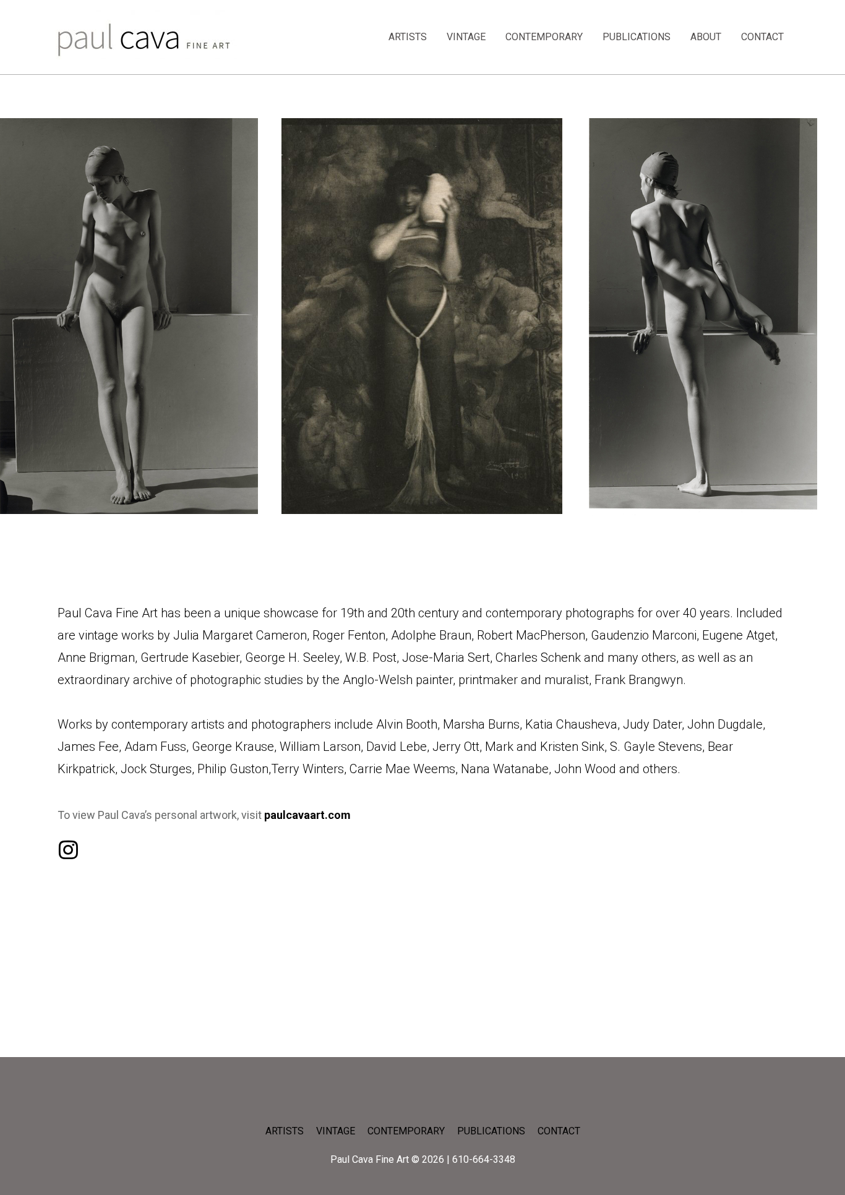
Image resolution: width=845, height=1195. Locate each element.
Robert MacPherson (531, 635)
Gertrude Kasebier (189, 657)
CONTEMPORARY (544, 37)
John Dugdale (723, 724)
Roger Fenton (348, 635)
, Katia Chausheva (568, 724)
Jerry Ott (455, 746)
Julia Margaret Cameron (240, 635)
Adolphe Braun (431, 635)
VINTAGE (466, 37)
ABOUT (705, 37)
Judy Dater (652, 724)
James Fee (88, 746)
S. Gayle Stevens (656, 746)
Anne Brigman (96, 657)
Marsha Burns (481, 724)
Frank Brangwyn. (640, 679)
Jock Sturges (156, 768)
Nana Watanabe (505, 768)
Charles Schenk (538, 657)
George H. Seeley (292, 657)
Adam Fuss (155, 746)
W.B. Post (371, 657)
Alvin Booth (406, 724)
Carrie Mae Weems (402, 768)
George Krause (233, 746)
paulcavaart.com (307, 814)
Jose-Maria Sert (446, 657)
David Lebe (396, 746)
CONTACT (762, 37)
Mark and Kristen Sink (544, 746)
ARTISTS (407, 37)
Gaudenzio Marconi (644, 635)
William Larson (320, 746)
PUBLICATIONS (637, 37)
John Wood (585, 768)
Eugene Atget (738, 635)
